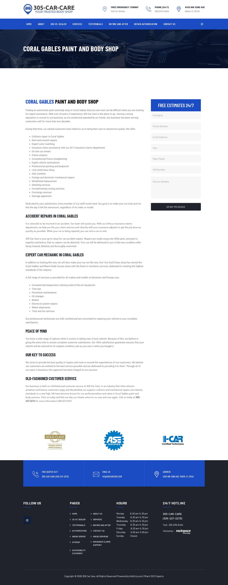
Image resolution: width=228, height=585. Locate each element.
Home (29, 23)
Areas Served (79, 536)
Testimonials (95, 23)
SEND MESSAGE (176, 206)
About (41, 23)
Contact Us (169, 23)
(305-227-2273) (172, 518)
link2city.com (136, 576)
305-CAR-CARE (172, 514)
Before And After (118, 23)
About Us (97, 513)
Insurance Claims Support (101, 543)
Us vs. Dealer (78, 519)
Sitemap (76, 542)
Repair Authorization (145, 23)
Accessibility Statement (78, 552)
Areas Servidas (100, 536)
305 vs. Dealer (58, 23)
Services (77, 23)
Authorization (79, 530)
